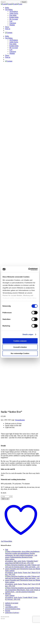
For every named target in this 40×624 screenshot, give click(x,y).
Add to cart (5, 499)
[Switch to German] (8, 32)
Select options (10, 559)
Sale (15, 561)
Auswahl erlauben (20, 347)
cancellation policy (11, 607)
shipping (8, 605)
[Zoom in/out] (2, 616)
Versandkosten (20, 420)
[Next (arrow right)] (4, 618)
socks (19, 561)
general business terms (12, 609)
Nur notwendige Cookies (20, 353)
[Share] (6, 616)
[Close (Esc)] (8, 616)
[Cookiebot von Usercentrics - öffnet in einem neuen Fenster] (28, 269)
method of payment (11, 603)
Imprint (7, 611)
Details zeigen (28, 334)
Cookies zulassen (20, 341)
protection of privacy (12, 612)
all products (9, 561)
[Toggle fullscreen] (4, 616)
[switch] (34, 312)
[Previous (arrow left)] (2, 618)
